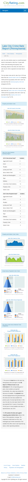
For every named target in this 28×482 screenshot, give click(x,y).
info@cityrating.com (16, 477)
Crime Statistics (10, 53)
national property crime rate (17, 81)
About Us (3, 472)
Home (3, 53)
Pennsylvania (19, 53)
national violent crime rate (14, 77)
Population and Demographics (16, 467)
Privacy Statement (11, 472)
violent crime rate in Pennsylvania (16, 90)
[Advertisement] (14, 28)
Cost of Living (7, 465)
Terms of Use (20, 472)
